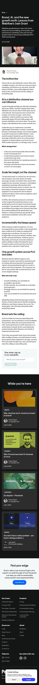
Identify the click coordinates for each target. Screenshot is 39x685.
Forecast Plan (6, 605)
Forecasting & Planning (27, 611)
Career (22, 635)
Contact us (5, 648)
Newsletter (5, 645)
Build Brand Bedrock (8, 620)
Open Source (6, 632)
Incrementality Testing (27, 608)
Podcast (4, 642)
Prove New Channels (8, 608)
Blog (3, 12)
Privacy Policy (28, 676)
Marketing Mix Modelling (27, 605)
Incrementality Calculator (24, 616)
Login (3, 629)
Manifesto (23, 629)
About (21, 632)
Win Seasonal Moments (9, 611)
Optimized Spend (7, 602)
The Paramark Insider (8, 638)
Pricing (22, 602)
